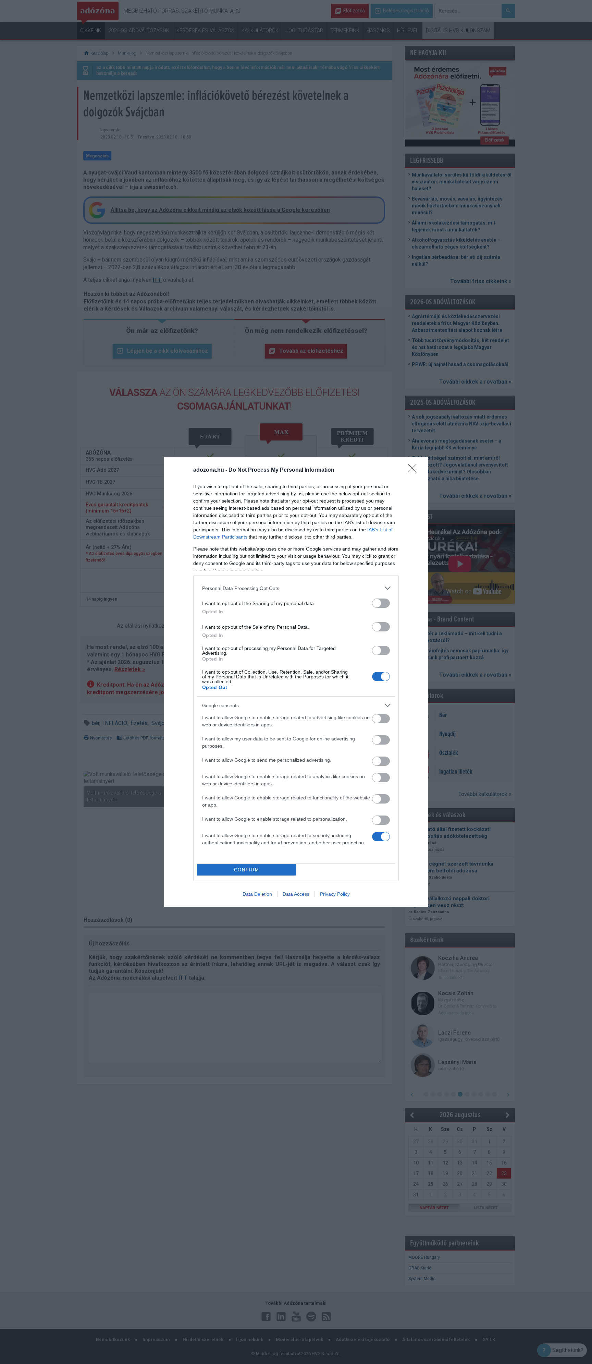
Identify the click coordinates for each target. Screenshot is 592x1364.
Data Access (296, 894)
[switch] (381, 603)
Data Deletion (257, 894)
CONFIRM (246, 869)
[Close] (414, 470)
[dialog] (296, 682)
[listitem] (296, 588)
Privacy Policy (335, 894)
